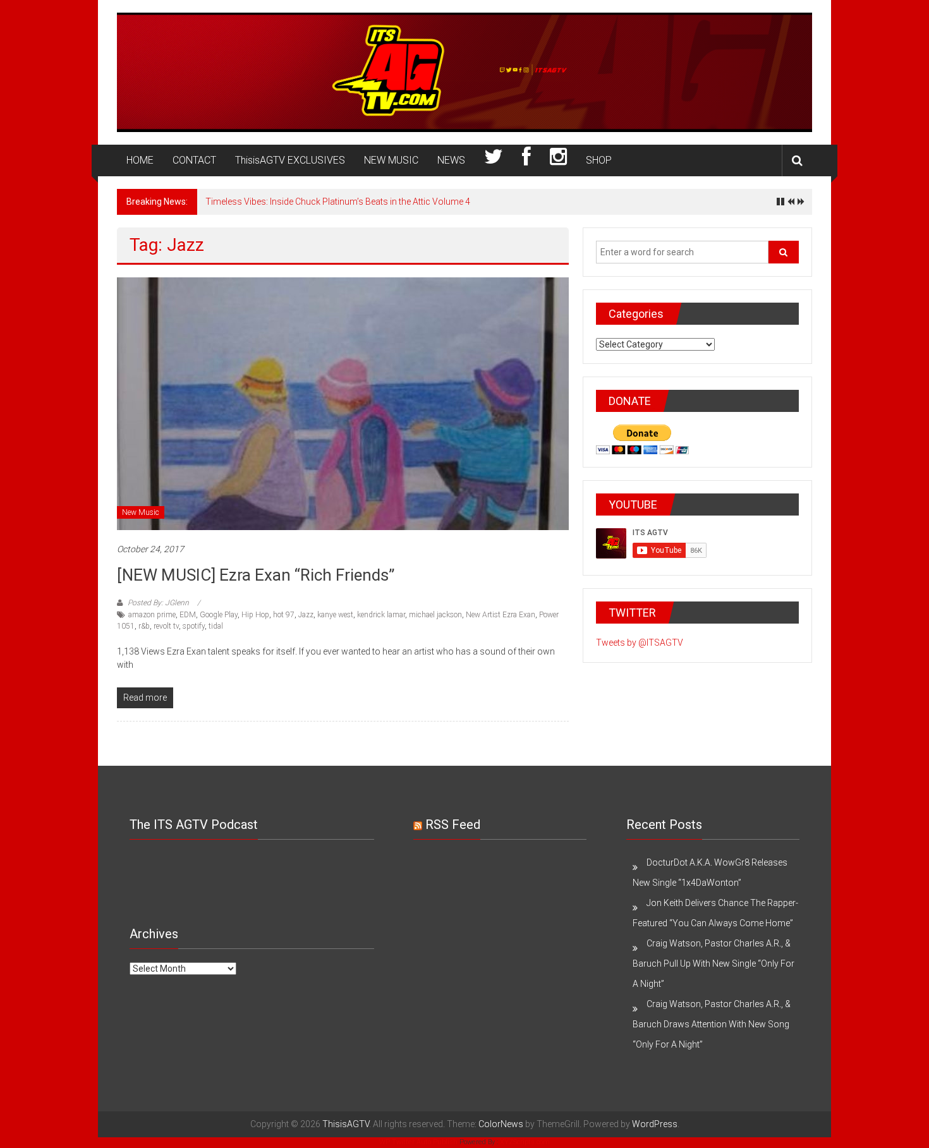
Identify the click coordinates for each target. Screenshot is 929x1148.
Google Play (219, 614)
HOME (140, 160)
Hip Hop (255, 614)
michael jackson (435, 614)
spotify (194, 626)
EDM (187, 614)
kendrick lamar (381, 614)
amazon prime (152, 614)
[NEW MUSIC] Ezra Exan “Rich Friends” (255, 574)
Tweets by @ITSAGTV (639, 642)
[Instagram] (558, 160)
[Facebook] (526, 160)
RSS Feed (452, 824)
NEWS (451, 160)
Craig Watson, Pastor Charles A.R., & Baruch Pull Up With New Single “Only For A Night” (713, 963)
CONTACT (194, 160)
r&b (144, 626)
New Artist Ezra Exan (500, 614)
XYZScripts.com (525, 1142)
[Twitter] (493, 160)
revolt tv (166, 626)
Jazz (305, 614)
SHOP (599, 160)
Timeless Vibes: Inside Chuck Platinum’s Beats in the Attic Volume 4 (337, 201)
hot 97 (283, 614)
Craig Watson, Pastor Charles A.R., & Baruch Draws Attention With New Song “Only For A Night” (712, 1024)
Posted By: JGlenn (158, 602)
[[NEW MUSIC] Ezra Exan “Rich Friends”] (343, 403)
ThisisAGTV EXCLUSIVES (290, 160)
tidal (216, 626)
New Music (140, 512)
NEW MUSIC (391, 160)
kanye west (335, 614)
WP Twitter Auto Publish (418, 1142)
